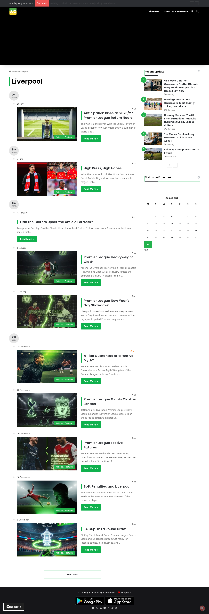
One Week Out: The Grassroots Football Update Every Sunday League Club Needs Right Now (181, 85)
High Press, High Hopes (103, 168)
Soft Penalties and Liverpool (107, 486)
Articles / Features (176, 11)
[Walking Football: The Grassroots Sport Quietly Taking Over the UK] (153, 104)
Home (155, 11)
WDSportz (126, 592)
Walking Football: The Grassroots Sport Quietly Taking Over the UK (179, 103)
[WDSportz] (13, 11)
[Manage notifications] (202, 608)
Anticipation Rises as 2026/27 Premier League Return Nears (108, 115)
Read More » (91, 138)
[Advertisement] (104, 40)
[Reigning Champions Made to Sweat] (153, 154)
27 (172, 237)
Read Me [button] (15, 606)
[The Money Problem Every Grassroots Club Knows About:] (153, 138)
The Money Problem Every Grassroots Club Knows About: (179, 137)
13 (172, 223)
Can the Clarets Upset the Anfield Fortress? (56, 222)
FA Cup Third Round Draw (105, 529)
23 (196, 230)
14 (180, 223)
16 (196, 223)
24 (148, 237)
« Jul (146, 249)
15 (188, 223)
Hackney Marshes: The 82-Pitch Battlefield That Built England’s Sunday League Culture (92, 3)
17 (148, 230)
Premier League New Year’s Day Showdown (106, 302)
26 (164, 237)
